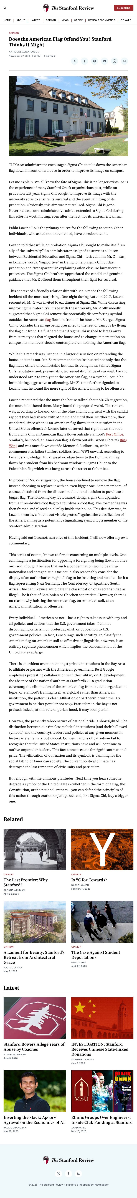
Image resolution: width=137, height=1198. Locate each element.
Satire (78, 20)
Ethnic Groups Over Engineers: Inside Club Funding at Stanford (102, 1119)
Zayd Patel (78, 1127)
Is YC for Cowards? (89, 880)
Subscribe (124, 7)
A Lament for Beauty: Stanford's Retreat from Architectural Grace (34, 957)
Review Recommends (101, 20)
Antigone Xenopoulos (24, 51)
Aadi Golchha (13, 967)
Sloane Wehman (14, 890)
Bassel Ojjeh (80, 885)
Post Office (114, 434)
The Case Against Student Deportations (95, 954)
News (65, 20)
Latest (35, 20)
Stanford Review (15, 1054)
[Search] (5, 7)
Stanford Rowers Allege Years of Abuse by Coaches (34, 1046)
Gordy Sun (78, 962)
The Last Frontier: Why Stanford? (26, 882)
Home (7, 20)
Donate (126, 20)
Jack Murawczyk (15, 1127)
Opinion (51, 20)
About (20, 20)
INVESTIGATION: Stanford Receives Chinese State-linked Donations (99, 1049)
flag (48, 319)
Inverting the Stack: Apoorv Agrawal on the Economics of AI (34, 1119)
